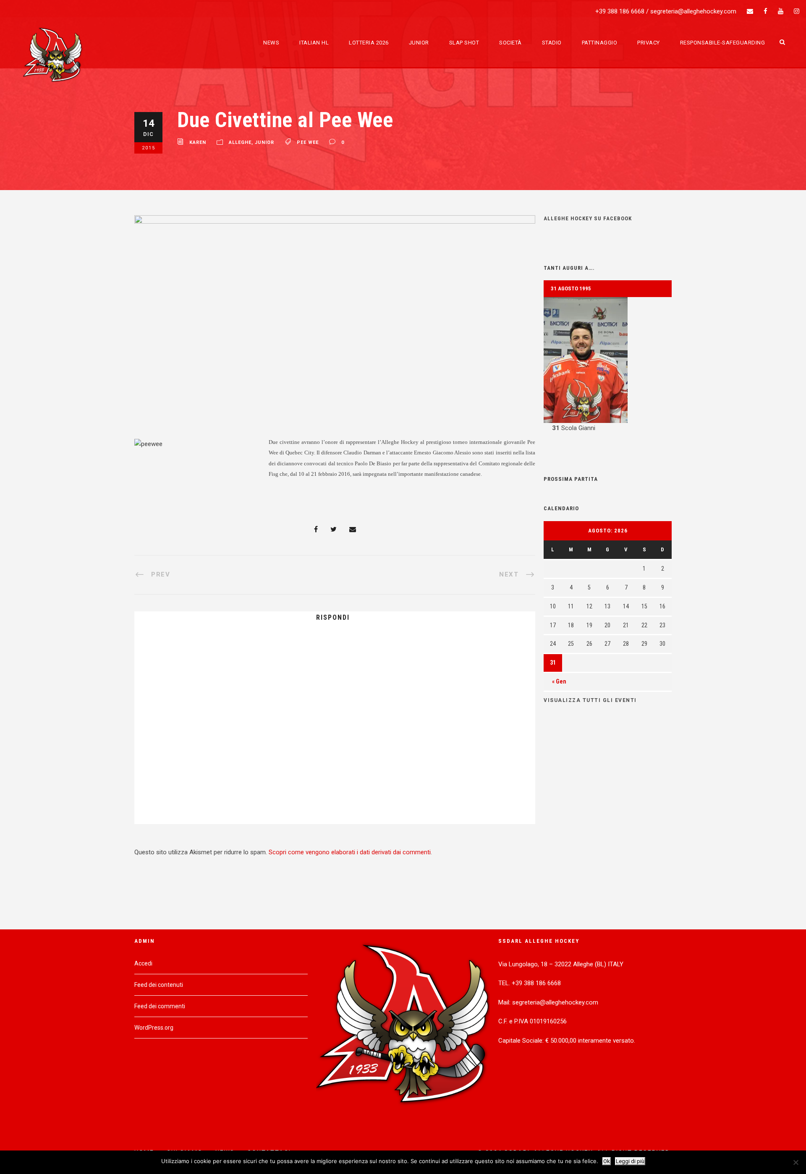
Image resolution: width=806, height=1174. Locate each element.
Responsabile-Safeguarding (722, 42)
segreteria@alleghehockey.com (693, 11)
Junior (419, 42)
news (271, 42)
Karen (197, 143)
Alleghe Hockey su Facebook (588, 218)
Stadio (552, 42)
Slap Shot (464, 42)
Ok (606, 1161)
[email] (750, 11)
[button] (608, 365)
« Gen (559, 681)
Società (510, 42)
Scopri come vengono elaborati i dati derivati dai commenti (350, 852)
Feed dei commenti (159, 1006)
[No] (795, 1162)
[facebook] (765, 11)
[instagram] (796, 11)
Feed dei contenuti (158, 984)
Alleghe (240, 143)
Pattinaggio (600, 42)
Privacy (648, 42)
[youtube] (780, 11)
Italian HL (314, 42)
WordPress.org (153, 1027)
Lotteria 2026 (369, 42)
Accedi (143, 963)
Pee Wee (308, 143)
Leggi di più (630, 1161)
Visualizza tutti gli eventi (590, 700)
